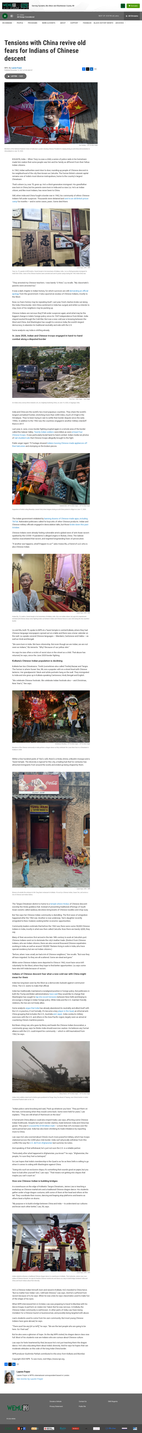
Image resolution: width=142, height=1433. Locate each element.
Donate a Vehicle (55, 1401)
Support (74, 23)
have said (53, 994)
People (20, 23)
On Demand (7, 23)
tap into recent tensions (46, 997)
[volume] (12, 16)
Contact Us (83, 1401)
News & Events (48, 23)
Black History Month (103, 23)
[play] (5, 16)
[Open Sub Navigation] (14, 23)
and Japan (57, 1014)
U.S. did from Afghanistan (41, 1143)
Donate (134, 6)
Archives (119, 23)
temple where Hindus (59, 904)
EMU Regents (113, 1401)
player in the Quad (66, 1011)
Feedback (87, 23)
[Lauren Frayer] (9, 1377)
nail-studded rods (22, 438)
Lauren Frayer (16, 68)
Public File (82, 1406)
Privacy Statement (56, 1406)
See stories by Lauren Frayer (30, 1379)
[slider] (15, 16)
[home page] (15, 6)
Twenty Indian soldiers (44, 432)
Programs (32, 23)
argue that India (32, 1008)
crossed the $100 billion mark (42, 1126)
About (63, 23)
